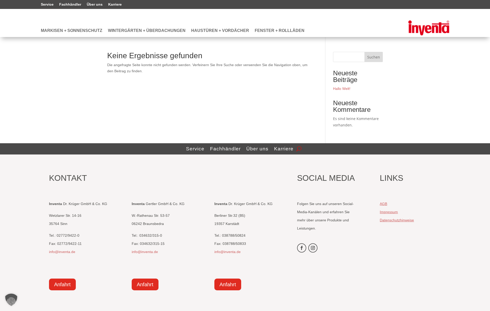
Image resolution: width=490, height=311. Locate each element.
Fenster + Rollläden (279, 31)
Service (47, 4)
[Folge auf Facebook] (301, 248)
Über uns (95, 4)
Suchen (373, 57)
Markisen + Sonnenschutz (71, 31)
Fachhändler (70, 4)
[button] (11, 300)
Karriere (115, 4)
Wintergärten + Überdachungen (147, 31)
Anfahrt (62, 284)
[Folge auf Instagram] (312, 248)
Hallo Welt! (341, 89)
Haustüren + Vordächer (220, 31)
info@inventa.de (62, 252)
